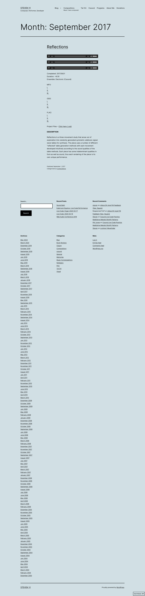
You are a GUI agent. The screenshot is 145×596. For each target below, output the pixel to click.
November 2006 (26, 481)
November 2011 (26, 366)
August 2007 (24, 458)
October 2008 (25, 426)
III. (48, 93)
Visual (59, 271)
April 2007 (24, 467)
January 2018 (25, 280)
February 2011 (25, 380)
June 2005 (24, 527)
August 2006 (25, 489)
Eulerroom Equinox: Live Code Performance (72, 208)
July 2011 (23, 375)
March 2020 (24, 243)
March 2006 (24, 504)
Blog (56, 8)
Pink (58, 266)
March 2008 (24, 441)
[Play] (49, 56)
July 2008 (23, 432)
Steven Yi (25, 8)
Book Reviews (62, 243)
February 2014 (25, 332)
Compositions (71, 9)
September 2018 (26, 269)
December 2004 (26, 544)
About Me (110, 8)
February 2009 (25, 415)
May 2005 (24, 530)
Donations (121, 8)
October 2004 (25, 550)
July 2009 (23, 409)
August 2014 (24, 320)
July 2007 (23, 461)
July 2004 (24, 558)
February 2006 (25, 507)
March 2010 (24, 398)
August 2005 (25, 521)
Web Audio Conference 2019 (67, 217)
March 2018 (24, 277)
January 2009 (25, 418)
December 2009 (26, 400)
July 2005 (23, 524)
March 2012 (24, 358)
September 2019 (26, 251)
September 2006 (26, 487)
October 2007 (25, 452)
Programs (100, 8)
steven (95, 205)
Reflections (57, 46)
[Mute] (91, 56)
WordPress (120, 587)
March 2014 (24, 329)
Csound (92, 8)
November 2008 (26, 423)
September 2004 (26, 553)
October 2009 (25, 403)
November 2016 (26, 294)
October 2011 (25, 369)
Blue (58, 240)
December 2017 (26, 283)
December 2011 (25, 363)
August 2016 (24, 297)
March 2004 (24, 570)
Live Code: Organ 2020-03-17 (67, 211)
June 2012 (24, 352)
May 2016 (23, 300)
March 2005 (24, 535)
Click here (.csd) (65, 126)
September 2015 (26, 303)
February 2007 (25, 472)
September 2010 (26, 386)
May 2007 (24, 464)
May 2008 (24, 438)
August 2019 (24, 254)
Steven (95, 217)
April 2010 (24, 395)
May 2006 (24, 498)
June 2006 (24, 495)
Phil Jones (96, 222)
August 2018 (24, 271)
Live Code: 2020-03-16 (65, 214)
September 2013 (26, 337)
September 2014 (26, 317)
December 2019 (26, 246)
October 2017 (25, 286)
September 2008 (26, 429)
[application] (72, 56)
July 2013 (23, 340)
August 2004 (25, 555)
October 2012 (25, 346)
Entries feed (97, 243)
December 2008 (26, 421)
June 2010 (24, 389)
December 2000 (26, 576)
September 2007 (26, 455)
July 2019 (23, 257)
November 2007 (26, 449)
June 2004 (24, 561)
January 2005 (25, 541)
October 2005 (25, 515)
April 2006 (24, 501)
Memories (60, 257)
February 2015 (25, 312)
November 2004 (26, 547)
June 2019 (24, 260)
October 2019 (25, 248)
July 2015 (23, 306)
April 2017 (23, 291)
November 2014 (26, 314)
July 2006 (23, 492)
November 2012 (26, 343)
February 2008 (25, 444)
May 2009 (24, 412)
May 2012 (23, 355)
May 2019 (23, 263)
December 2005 (26, 510)
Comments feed (98, 246)
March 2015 (24, 309)
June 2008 (24, 435)
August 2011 (24, 372)
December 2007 (26, 446)
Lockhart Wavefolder (107, 228)
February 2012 (25, 360)
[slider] (95, 56)
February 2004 (25, 573)
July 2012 (23, 349)
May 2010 (23, 392)
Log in (95, 240)
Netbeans (60, 263)
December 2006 (26, 478)
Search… (23, 201)
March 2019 (24, 266)
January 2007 (25, 475)
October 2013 (25, 335)
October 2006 (25, 484)
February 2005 (25, 538)
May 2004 (24, 564)
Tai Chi (83, 8)
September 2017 (26, 289)
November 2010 (26, 383)
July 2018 (23, 274)
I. (47, 88)
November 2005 (26, 512)
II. (47, 90)
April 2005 (24, 532)
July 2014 (23, 323)
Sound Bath (61, 205)
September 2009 (26, 406)
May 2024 (24, 240)
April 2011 (23, 378)
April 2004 (24, 567)
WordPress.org (98, 248)
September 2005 (26, 518)
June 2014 (24, 326)
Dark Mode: (137, 594)
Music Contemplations (64, 260)
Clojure (59, 246)
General (59, 254)
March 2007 (24, 469)
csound (59, 251)
